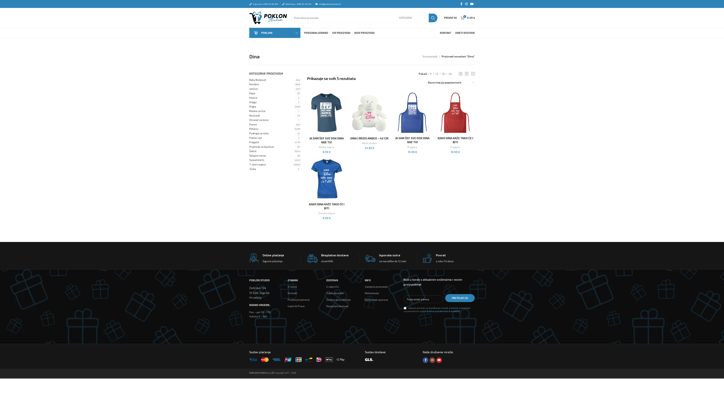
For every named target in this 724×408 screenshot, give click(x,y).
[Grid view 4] (473, 73)
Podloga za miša (259, 133)
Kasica (253, 97)
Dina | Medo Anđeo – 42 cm (369, 138)
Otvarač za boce (259, 119)
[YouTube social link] (472, 4)
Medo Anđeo (369, 143)
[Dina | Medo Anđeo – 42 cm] (369, 112)
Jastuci (253, 88)
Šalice (252, 151)
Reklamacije (372, 293)
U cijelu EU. (332, 286)
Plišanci (253, 128)
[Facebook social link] (461, 4)
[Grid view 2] (460, 73)
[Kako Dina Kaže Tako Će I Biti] (455, 112)
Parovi (253, 124)
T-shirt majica (257, 164)
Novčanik (254, 115)
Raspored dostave (337, 306)
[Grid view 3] (466, 73)
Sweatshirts (256, 160)
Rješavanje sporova (376, 299)
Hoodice (254, 84)
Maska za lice (257, 111)
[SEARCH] (433, 18)
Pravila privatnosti (299, 299)
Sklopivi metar (257, 155)
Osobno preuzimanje (338, 299)
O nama (292, 286)
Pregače (254, 142)
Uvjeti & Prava (296, 306)
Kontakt (292, 293)
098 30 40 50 (304, 4)
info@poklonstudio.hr (330, 4)
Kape (252, 93)
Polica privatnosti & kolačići (443, 311)
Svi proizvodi (429, 56)
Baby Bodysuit (257, 79)
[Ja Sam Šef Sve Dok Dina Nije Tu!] (326, 112)
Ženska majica (326, 213)
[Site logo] (268, 17)
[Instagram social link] (466, 4)
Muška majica (326, 147)
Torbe (252, 169)
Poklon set (255, 137)
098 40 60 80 (270, 4)
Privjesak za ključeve (261, 146)
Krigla (252, 106)
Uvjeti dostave (335, 293)
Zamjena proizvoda (376, 286)
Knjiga (252, 102)
